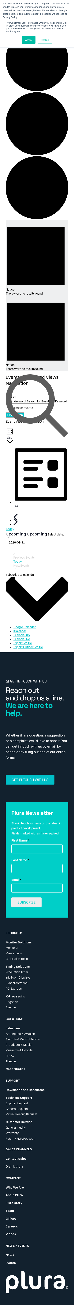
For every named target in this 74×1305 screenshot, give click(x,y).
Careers (12, 1226)
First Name (20, 840)
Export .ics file (22, 643)
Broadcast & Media (18, 1045)
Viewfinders (14, 953)
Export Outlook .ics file (28, 647)
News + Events (17, 1246)
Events (11, 1263)
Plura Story (14, 1203)
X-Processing (15, 996)
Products (14, 933)
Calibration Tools (17, 959)
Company (13, 1178)
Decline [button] (45, 39)
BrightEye (12, 1002)
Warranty (12, 1133)
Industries (13, 1028)
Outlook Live (21, 639)
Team (10, 1211)
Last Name (20, 860)
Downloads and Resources (25, 1090)
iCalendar (19, 631)
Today (10, 529)
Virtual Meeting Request (21, 1114)
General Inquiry (16, 1127)
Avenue (11, 1007)
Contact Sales (16, 1158)
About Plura (14, 1195)
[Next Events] (15, 521)
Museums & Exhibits (19, 1050)
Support (13, 1080)
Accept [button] (28, 39)
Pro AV (10, 1056)
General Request (17, 1109)
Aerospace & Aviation (20, 1034)
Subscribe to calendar (20, 575)
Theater (11, 1061)
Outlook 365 (21, 635)
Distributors (15, 1166)
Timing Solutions (18, 966)
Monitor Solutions (19, 942)
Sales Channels (19, 1149)
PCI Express (14, 988)
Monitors (12, 948)
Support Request (17, 1103)
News (10, 1255)
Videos (11, 1234)
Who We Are (15, 1187)
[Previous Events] (15, 517)
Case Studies (15, 1069)
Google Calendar (24, 627)
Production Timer (17, 972)
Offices (11, 1218)
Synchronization (17, 983)
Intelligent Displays (18, 977)
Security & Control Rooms (23, 1039)
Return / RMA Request (20, 1138)
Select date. (56, 534)
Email (16, 880)
